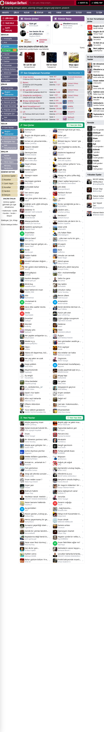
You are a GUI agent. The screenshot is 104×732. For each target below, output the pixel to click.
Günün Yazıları (10, 137)
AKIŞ (49, 12)
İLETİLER (79, 12)
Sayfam (7, 80)
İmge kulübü (28, 77)
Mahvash (71, 117)
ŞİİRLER (16, 12)
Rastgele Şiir (9, 113)
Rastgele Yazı (9, 141)
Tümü (82, 47)
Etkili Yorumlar (10, 106)
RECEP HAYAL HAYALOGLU (98, 180)
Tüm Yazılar (9, 127)
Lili (24, 112)
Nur (24, 117)
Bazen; (26, 82)
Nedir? (7, 76)
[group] (29, 60)
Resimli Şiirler (10, 102)
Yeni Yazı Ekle (75, 418)
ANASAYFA (5, 12)
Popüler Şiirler (10, 110)
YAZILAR (26, 12)
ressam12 (71, 112)
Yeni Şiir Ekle (75, 125)
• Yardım (12, 213)
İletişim (7, 195)
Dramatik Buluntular (75, 77)
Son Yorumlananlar (10, 118)
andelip (70, 101)
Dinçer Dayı (98, 189)
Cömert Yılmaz (73, 83)
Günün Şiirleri (10, 98)
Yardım (7, 191)
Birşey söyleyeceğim (31, 101)
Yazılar (7, 54)
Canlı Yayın (8, 183)
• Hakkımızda (6, 211)
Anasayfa (8, 38)
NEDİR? (68, 12)
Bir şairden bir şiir (30, 90)
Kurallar (7, 187)
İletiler (7, 61)
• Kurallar (5, 213)
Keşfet (6, 57)
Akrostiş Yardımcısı (8, 166)
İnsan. (96, 86)
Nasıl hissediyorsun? (31, 106)
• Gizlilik (14, 211)
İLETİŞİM (99, 12)
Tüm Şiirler (8, 88)
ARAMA (89, 12)
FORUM (58, 12)
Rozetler (7, 179)
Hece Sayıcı (9, 162)
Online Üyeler (10, 176)
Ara (5, 42)
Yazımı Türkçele (7, 156)
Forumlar (8, 65)
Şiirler (6, 46)
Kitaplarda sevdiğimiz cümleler (32, 95)
